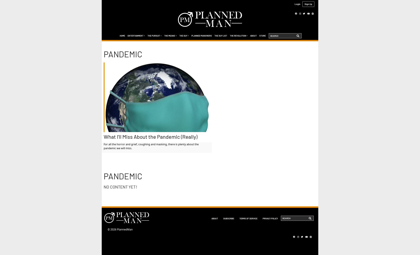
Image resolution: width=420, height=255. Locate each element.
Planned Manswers (201, 35)
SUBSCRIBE (228, 218)
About (253, 35)
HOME (122, 35)
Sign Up (308, 4)
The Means (169, 35)
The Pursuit (153, 35)
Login (297, 4)
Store (262, 35)
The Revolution (238, 35)
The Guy (183, 35)
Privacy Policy (270, 218)
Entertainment (135, 35)
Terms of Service (248, 218)
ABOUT (214, 218)
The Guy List (220, 35)
